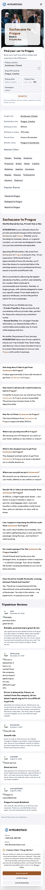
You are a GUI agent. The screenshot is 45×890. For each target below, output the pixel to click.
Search (22, 96)
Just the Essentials (22, 883)
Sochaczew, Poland (29, 116)
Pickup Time (29, 79)
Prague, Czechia (28, 121)
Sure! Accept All (22, 873)
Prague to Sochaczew (30, 143)
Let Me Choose (21, 878)
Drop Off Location (12, 71)
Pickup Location (11, 62)
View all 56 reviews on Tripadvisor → (15, 817)
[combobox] (22, 65)
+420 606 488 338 (13, 838)
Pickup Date (10, 79)
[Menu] (41, 4)
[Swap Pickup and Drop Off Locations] (39, 68)
